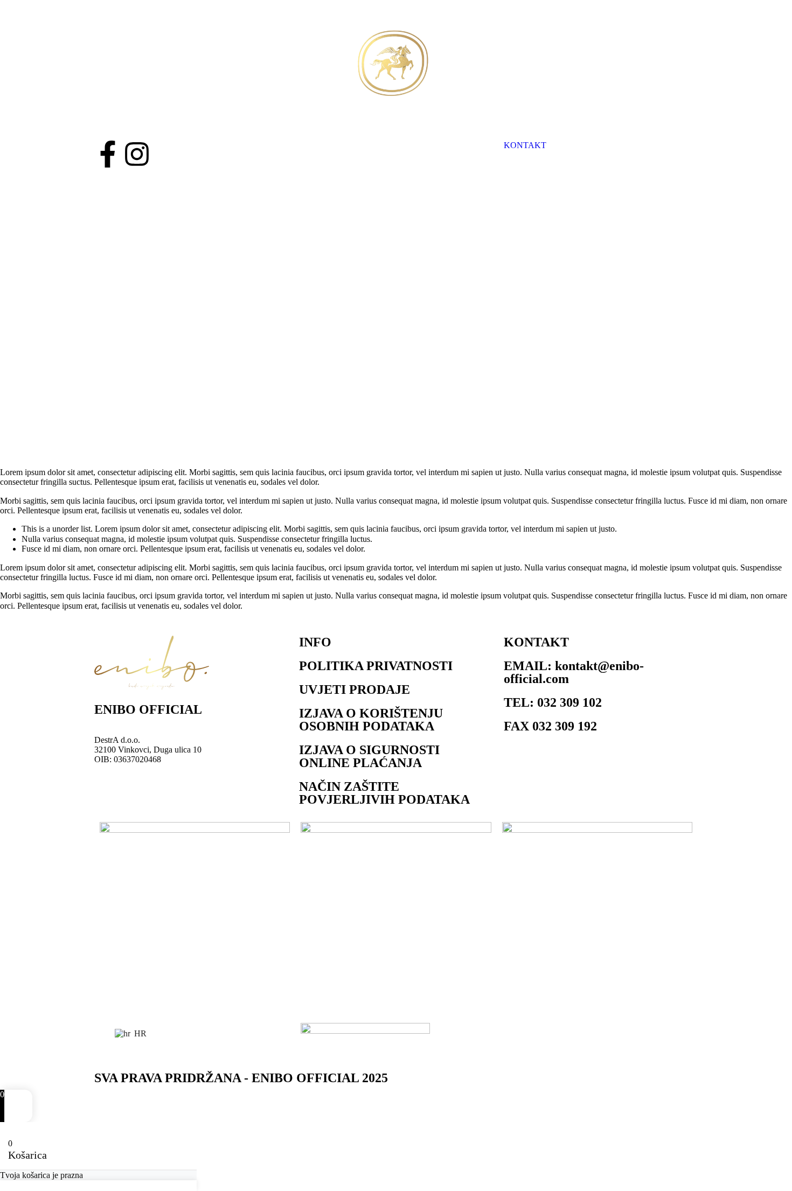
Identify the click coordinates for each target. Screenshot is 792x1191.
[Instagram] (136, 154)
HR (139, 1033)
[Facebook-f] (107, 154)
